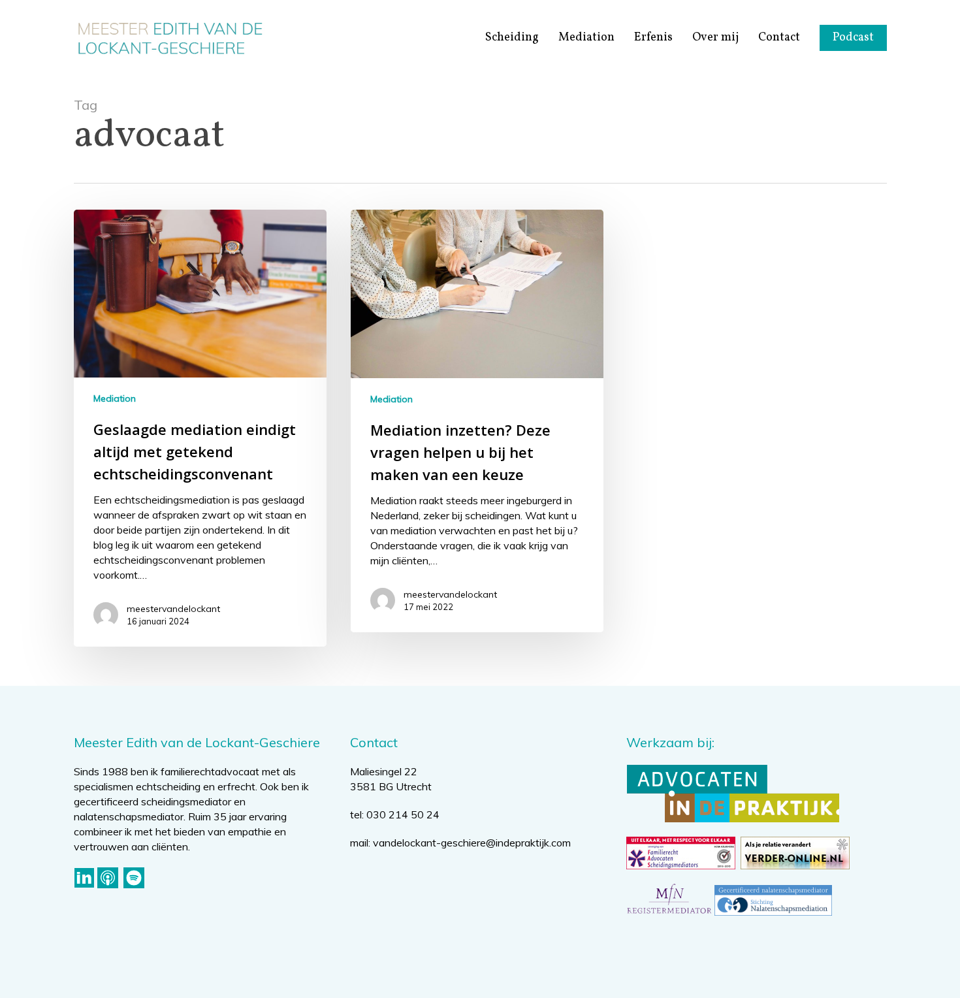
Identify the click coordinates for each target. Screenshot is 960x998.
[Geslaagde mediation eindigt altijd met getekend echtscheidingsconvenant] (200, 428)
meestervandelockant (173, 609)
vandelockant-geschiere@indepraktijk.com (472, 842)
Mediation (114, 398)
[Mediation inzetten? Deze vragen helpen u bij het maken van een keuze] (477, 421)
